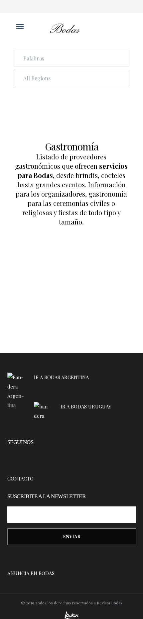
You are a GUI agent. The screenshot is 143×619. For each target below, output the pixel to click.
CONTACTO (20, 478)
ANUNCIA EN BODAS (31, 573)
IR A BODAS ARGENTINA (62, 377)
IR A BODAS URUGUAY (87, 406)
